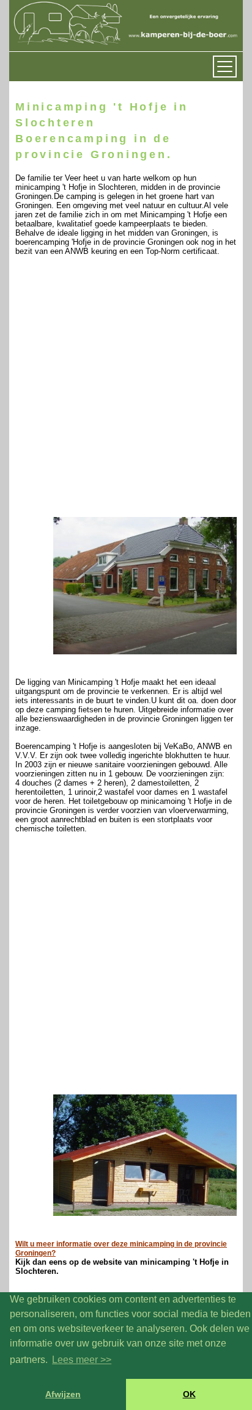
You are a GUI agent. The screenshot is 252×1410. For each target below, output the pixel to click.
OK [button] (189, 1394)
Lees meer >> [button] (81, 1359)
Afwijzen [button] (63, 1394)
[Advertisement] (126, 389)
